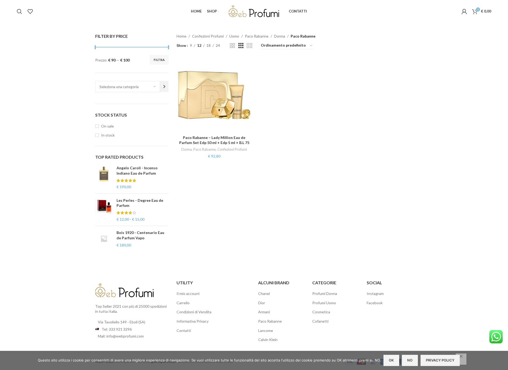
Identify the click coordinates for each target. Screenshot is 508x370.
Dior (261, 303)
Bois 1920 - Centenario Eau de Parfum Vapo (140, 235)
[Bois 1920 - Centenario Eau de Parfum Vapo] (104, 239)
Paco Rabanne (257, 36)
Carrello (183, 303)
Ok (391, 360)
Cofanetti (320, 321)
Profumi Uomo (324, 303)
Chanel (264, 293)
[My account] (464, 11)
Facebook (375, 303)
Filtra (159, 60)
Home (181, 36)
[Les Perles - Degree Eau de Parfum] (104, 210)
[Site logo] (254, 11)
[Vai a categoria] (164, 86)
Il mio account (188, 293)
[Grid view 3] (240, 45)
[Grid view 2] (232, 45)
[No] (461, 359)
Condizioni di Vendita (194, 312)
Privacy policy (440, 360)
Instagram (375, 293)
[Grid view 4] (249, 45)
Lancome (265, 330)
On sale (107, 126)
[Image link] (124, 289)
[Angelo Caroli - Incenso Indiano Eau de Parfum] (104, 177)
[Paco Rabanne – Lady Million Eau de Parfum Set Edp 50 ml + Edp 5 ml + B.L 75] (214, 94)
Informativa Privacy (193, 321)
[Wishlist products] (30, 11)
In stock (108, 135)
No (410, 360)
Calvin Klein (268, 339)
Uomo (234, 36)
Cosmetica (321, 312)
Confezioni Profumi (208, 36)
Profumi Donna (324, 293)
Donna (279, 36)
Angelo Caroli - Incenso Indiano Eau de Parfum (137, 170)
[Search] (19, 11)
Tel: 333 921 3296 (117, 329)
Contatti (184, 330)
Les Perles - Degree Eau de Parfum (140, 203)
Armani (264, 312)
